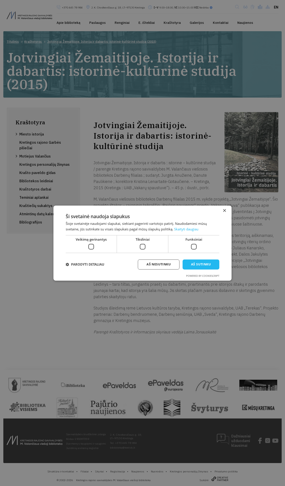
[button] (85, 264)
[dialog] (142, 243)
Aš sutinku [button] (201, 264)
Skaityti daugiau (186, 229)
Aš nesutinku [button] (159, 264)
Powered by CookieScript (202, 275)
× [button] (224, 210)
